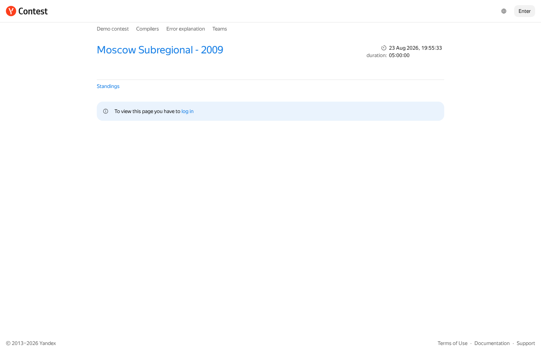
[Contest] (27, 11)
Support (526, 343)
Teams (219, 29)
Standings (108, 86)
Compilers (147, 29)
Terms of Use (452, 343)
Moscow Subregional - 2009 (160, 50)
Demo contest (113, 29)
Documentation (492, 343)
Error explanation (185, 29)
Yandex (47, 343)
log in (187, 111)
